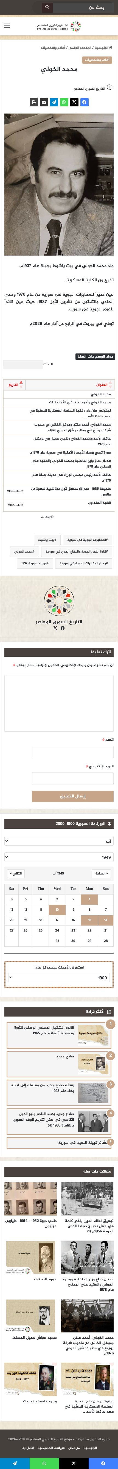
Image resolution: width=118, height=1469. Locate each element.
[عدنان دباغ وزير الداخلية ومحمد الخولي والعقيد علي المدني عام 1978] (87, 1257)
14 (105, 920)
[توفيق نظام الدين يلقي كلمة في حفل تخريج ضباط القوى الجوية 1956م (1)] (87, 1199)
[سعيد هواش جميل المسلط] (30, 1315)
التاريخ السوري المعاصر (59, 622)
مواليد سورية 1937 (34, 563)
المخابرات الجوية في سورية (86, 540)
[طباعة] (34, 102)
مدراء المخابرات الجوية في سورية (83, 563)
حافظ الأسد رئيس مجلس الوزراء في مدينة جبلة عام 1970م (71, 478)
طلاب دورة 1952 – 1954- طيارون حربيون (31, 1223)
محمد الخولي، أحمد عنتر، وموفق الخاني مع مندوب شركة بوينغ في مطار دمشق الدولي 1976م (72, 428)
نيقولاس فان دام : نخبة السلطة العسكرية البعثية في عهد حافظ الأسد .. (70, 414)
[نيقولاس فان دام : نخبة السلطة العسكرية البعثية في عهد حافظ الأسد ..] (87, 1379)
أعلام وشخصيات (53, 48)
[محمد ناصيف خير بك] (30, 1379)
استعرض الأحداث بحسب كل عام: (59, 968)
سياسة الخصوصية (51, 1448)
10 (57, 910)
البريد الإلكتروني (100, 766)
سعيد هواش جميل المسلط (34, 1338)
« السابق (101, 874)
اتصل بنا (27, 1448)
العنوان (101, 385)
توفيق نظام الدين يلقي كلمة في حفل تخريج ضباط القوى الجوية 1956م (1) (89, 1226)
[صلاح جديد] (93, 1064)
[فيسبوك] (84, 102)
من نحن (74, 1448)
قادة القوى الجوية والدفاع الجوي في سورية (76, 551)
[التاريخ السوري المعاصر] (59, 26)
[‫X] (74, 102)
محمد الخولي (101, 394)
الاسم (108, 740)
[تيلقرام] (54, 102)
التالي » (16, 874)
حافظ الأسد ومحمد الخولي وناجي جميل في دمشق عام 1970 (72, 442)
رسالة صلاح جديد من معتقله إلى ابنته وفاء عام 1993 (42, 1088)
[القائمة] (7, 28)
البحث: (48, 364)
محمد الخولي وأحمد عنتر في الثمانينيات (80, 403)
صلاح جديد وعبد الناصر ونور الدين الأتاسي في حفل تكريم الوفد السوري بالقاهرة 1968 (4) (43, 1120)
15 (89, 920)
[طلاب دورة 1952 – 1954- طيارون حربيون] (30, 1199)
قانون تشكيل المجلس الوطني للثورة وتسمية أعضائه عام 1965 (44, 1030)
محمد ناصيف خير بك (40, 1401)
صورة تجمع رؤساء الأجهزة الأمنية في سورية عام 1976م (70, 453)
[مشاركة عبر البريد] (44, 102)
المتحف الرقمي (80, 48)
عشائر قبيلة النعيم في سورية (83, 1143)
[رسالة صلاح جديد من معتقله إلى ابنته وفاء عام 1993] (93, 1093)
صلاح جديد (65, 1056)
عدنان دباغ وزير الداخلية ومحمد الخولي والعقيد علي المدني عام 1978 (71, 464)
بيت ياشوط (46, 540)
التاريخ (13, 385)
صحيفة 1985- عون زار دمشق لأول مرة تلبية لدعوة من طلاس (71, 492)
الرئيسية (102, 48)
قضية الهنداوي (99, 503)
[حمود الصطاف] (30, 1257)
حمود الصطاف (45, 1279)
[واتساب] (64, 102)
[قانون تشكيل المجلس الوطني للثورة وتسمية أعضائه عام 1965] (93, 1035)
